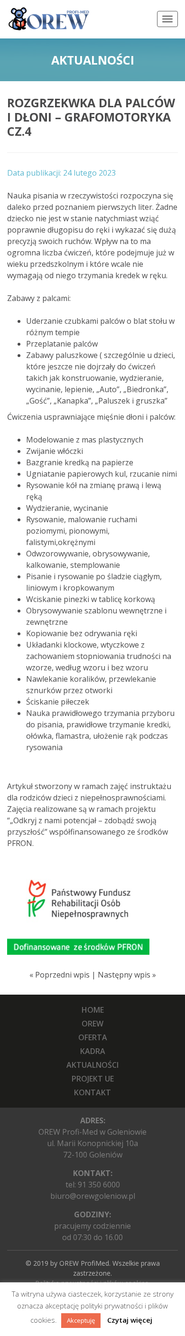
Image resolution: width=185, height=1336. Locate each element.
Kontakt (92, 1092)
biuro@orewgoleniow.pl (92, 1196)
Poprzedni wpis (62, 974)
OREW (92, 1023)
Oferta (92, 1037)
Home (93, 1010)
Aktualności (92, 1065)
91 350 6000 (99, 1184)
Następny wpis (124, 974)
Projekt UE (93, 1078)
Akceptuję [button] (81, 1320)
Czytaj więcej (129, 1320)
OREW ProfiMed (84, 1263)
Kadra (92, 1051)
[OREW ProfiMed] (48, 19)
